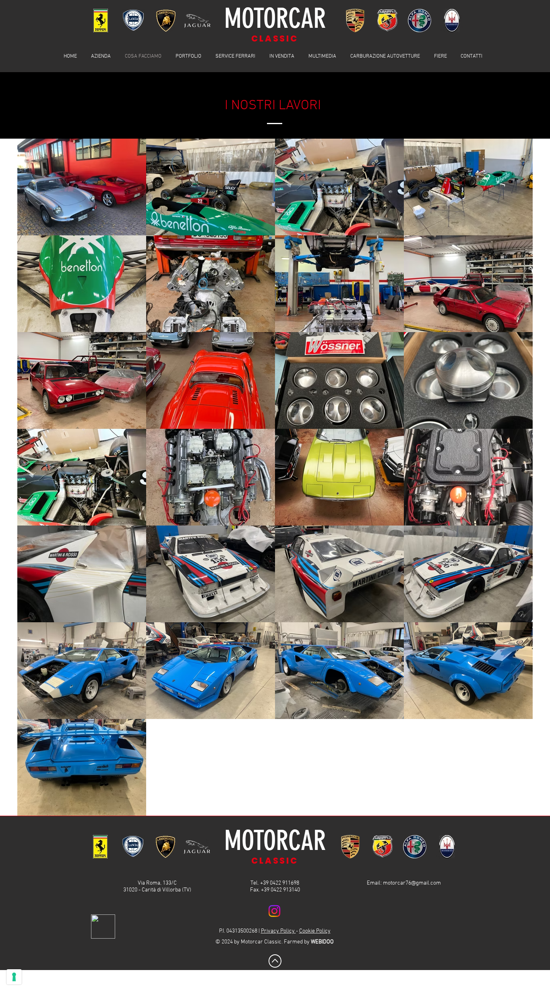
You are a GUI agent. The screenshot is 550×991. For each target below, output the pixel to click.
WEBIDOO (322, 942)
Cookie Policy (315, 931)
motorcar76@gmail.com (412, 883)
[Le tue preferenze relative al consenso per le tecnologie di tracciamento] (14, 977)
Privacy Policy (278, 931)
